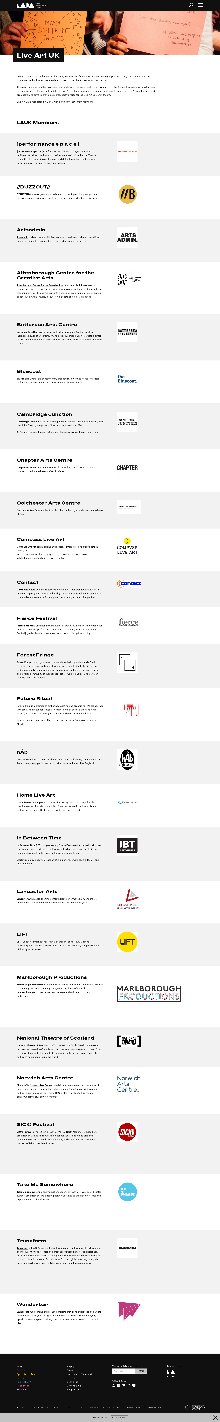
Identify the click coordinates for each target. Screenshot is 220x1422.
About (70, 1366)
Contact (21, 589)
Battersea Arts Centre (29, 331)
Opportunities (26, 1374)
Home (19, 1366)
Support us (74, 1389)
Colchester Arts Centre (29, 510)
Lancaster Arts (25, 898)
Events (21, 1370)
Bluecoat (22, 378)
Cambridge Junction (28, 421)
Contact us (74, 1385)
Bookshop (22, 1389)
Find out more (119, 1418)
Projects (22, 1378)
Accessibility (38, 1407)
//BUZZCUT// (24, 194)
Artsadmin (22, 237)
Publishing (24, 1381)
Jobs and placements (80, 1374)
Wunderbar (23, 1311)
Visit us (72, 1381)
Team (70, 1370)
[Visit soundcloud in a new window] (128, 1385)
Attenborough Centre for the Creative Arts (40, 285)
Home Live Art (25, 802)
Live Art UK (171, 1376)
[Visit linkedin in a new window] (133, 1385)
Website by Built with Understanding (144, 1407)
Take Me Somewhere (28, 1191)
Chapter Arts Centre (28, 467)
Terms (81, 1407)
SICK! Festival (24, 1131)
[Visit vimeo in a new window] (123, 1385)
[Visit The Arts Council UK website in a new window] (186, 1407)
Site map (20, 1407)
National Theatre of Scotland (32, 1045)
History (72, 1378)
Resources (23, 1385)
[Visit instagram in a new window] (113, 1385)
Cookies (54, 1407)
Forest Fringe (24, 662)
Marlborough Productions (31, 984)
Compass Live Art (26, 546)
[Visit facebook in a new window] (118, 1385)
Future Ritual (24, 705)
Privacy (68, 1407)
